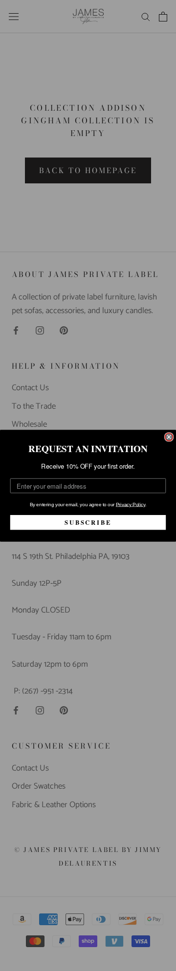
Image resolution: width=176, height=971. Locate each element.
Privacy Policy (130, 504)
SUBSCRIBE (88, 521)
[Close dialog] (169, 437)
